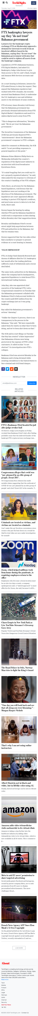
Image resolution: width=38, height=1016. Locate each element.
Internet (4, 1000)
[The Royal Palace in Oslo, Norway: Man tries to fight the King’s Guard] (19, 652)
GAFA (3, 997)
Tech (3, 983)
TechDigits (19, 3)
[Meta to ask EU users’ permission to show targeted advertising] (19, 859)
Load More (19, 948)
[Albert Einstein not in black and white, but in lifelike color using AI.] (19, 767)
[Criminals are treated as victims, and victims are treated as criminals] (19, 507)
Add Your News (6, 1005)
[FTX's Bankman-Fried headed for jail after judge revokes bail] (19, 409)
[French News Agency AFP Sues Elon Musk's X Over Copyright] (19, 909)
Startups (4, 995)
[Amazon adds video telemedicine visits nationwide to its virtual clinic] (19, 809)
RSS (4, 1007)
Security (4, 1002)
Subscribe (31, 383)
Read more (4, 979)
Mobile (3, 985)
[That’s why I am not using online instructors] (19, 729)
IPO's (3, 990)
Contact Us (25, 1013)
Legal (3, 992)
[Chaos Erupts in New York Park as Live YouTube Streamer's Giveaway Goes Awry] (19, 607)
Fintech (3, 988)
